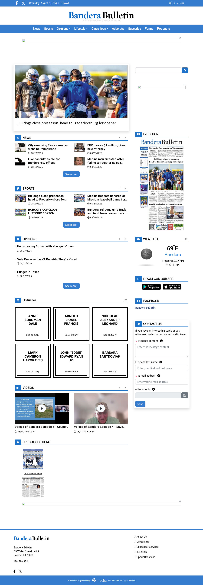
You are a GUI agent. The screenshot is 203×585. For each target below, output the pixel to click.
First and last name (148, 362)
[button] (125, 300)
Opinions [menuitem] (62, 28)
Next (125, 97)
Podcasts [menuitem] (163, 28)
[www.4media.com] (98, 580)
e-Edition (142, 551)
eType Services (128, 581)
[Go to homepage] (101, 15)
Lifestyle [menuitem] (79, 28)
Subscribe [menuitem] (134, 28)
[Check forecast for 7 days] (146, 257)
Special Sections (146, 557)
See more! (71, 174)
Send (140, 404)
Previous (17, 97)
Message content (150, 341)
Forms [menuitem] (149, 28)
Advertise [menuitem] (118, 28)
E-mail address (149, 375)
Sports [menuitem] (48, 28)
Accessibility (180, 3)
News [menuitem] (36, 28)
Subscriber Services (148, 546)
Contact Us (143, 541)
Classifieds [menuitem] (99, 28)
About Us (142, 536)
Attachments (145, 389)
